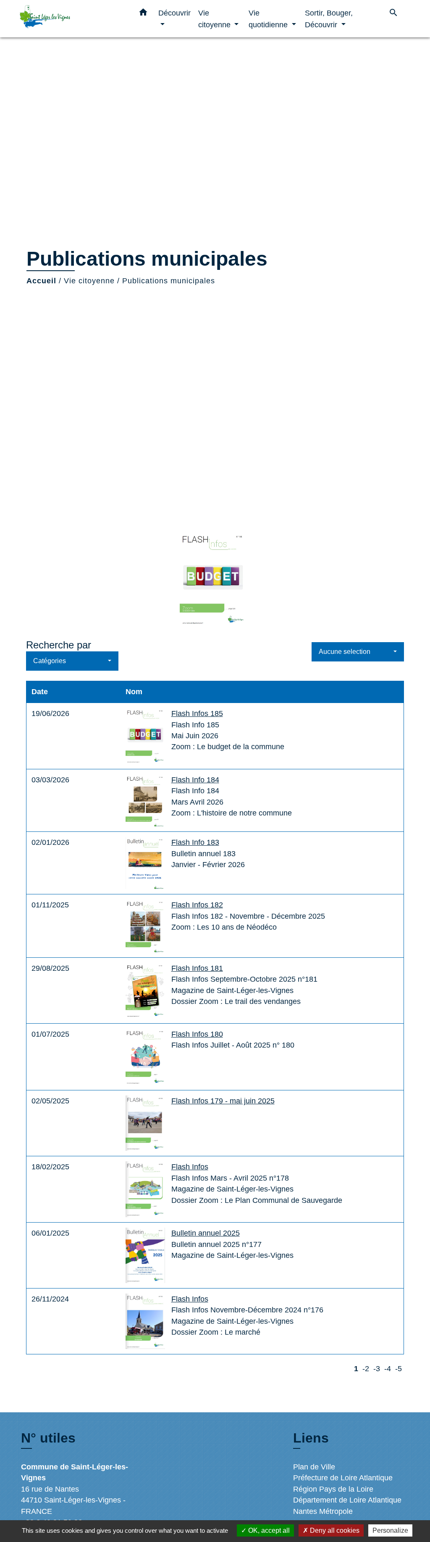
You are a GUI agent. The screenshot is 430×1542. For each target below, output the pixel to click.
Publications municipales (168, 281)
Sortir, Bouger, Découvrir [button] (329, 18)
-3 (376, 1368)
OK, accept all (268, 1530)
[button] (143, 14)
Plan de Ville (314, 1467)
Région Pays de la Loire (333, 1489)
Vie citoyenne (89, 281)
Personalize (390, 1530)
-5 (398, 1368)
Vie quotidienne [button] (269, 18)
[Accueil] (72, 18)
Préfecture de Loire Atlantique (343, 1478)
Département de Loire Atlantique (347, 1500)
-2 (365, 1368)
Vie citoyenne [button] (215, 18)
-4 (387, 1368)
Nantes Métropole (323, 1511)
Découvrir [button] (174, 12)
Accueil (41, 281)
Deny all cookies (333, 1530)
